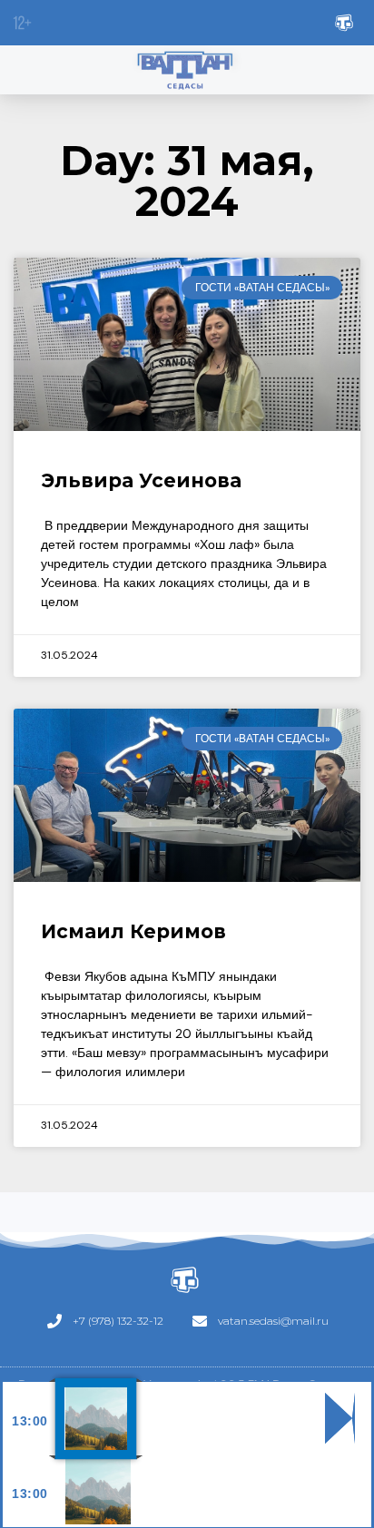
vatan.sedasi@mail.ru (273, 1320)
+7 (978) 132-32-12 (118, 1320)
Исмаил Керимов (133, 931)
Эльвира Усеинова (141, 480)
